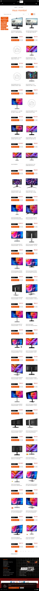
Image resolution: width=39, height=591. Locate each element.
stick (1, 24)
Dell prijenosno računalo (4, 18)
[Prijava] (24, 3)
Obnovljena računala (6, 575)
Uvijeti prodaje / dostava (7, 569)
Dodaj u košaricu (15, 40)
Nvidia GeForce (3, 27)
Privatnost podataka (6, 571)
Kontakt (20, 569)
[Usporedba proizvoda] (22, 40)
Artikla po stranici (14, 553)
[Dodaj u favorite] (22, 21)
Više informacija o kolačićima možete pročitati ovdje (16, 586)
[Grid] (32, 14)
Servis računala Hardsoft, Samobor (8, 572)
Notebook (2, 29)
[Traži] (38, 1)
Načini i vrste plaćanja (22, 572)
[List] (34, 14)
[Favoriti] (20, 40)
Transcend (2, 22)
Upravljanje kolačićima (22, 575)
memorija (4, 24)
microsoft (6, 29)
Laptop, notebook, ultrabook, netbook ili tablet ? (26, 571)
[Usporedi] (22, 18)
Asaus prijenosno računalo (4, 21)
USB (6, 22)
